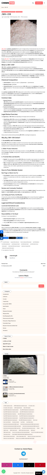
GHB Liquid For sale (7, 432)
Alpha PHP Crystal (7, 343)
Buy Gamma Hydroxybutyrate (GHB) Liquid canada (30, 424)
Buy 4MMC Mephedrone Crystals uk (25, 420)
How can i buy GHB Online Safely (37, 432)
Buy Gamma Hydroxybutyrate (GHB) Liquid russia (12, 426)
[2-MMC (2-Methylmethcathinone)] (5, 388)
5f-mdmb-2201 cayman (8, 407)
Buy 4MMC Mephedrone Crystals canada (11, 411)
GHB (42, 428)
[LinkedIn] (1, 238)
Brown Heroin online (7, 349)
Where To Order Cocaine (8, 346)
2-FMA (10, 379)
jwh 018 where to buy (34, 244)
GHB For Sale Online (13, 430)
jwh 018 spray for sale (15, 244)
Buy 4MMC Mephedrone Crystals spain (10, 420)
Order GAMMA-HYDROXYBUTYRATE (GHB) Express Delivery (22, 434)
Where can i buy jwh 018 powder (8, 248)
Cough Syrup (5, 301)
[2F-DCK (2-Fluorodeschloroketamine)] (5, 395)
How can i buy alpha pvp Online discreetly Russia (20, 432)
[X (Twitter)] (1, 235)
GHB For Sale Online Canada (24, 430)
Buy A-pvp (35, 420)
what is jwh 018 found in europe (14, 246)
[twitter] (29, 465)
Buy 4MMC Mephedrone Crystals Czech (27, 411)
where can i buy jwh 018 (26, 246)
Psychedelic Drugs (7, 323)
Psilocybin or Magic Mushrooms (9, 320)
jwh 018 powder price (6, 244)
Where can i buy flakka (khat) (9, 438)
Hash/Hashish (6, 306)
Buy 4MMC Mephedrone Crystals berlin (27, 409)
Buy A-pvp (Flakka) (7, 422)
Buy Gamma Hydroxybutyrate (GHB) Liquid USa (12, 428)
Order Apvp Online (7, 434)
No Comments (25, 16)
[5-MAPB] (20, 364)
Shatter (4, 328)
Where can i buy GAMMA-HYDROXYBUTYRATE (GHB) (25, 438)
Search (6, 282)
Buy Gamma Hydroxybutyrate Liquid (28, 428)
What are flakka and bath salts (9, 436)
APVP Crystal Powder (18, 407)
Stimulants (5, 330)
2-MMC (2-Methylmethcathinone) (16, 387)
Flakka (38, 428)
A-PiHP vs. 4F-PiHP (7, 341)
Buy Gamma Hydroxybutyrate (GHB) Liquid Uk (31, 426)
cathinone (5, 296)
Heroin (4, 308)
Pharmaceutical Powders (8, 318)
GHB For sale (6, 430)
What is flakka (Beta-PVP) (21, 436)
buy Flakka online (30, 422)
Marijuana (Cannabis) (7, 311)
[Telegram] (43, 471)
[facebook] (18, 465)
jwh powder (4, 246)
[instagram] (7, 465)
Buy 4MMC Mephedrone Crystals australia (11, 409)
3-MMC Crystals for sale (8, 405)
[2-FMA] (5, 382)
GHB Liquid (33, 430)
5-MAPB (5, 338)
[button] (39, 2)
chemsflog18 (13, 255)
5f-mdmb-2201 (31, 405)
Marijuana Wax (6, 313)
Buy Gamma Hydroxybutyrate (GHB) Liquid (11, 424)
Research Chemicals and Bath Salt (8, 11)
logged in (22, 277)
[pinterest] (40, 465)
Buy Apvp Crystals (16, 422)
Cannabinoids (6, 294)
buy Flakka (23, 422)
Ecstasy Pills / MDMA (7, 303)
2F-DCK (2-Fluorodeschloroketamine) (17, 393)
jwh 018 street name (24, 244)
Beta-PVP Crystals (27, 407)
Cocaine (4, 299)
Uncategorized (19, 11)
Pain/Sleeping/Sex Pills (7, 316)
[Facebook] (1, 231)
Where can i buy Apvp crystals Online (34, 436)
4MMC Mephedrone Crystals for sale (20, 405)
